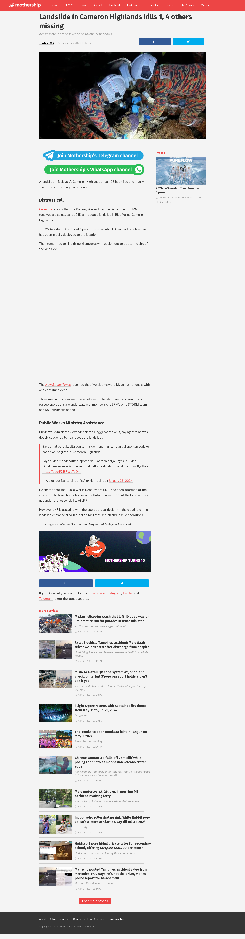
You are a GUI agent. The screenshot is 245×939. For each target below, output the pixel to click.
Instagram (114, 593)
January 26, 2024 (121, 480)
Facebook (99, 593)
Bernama (45, 209)
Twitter (128, 593)
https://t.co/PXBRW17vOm (61, 471)
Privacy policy (116, 919)
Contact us (79, 919)
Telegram (46, 598)
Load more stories (95, 901)
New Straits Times (58, 384)
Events (160, 153)
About (42, 919)
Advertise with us (59, 919)
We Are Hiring (97, 919)
